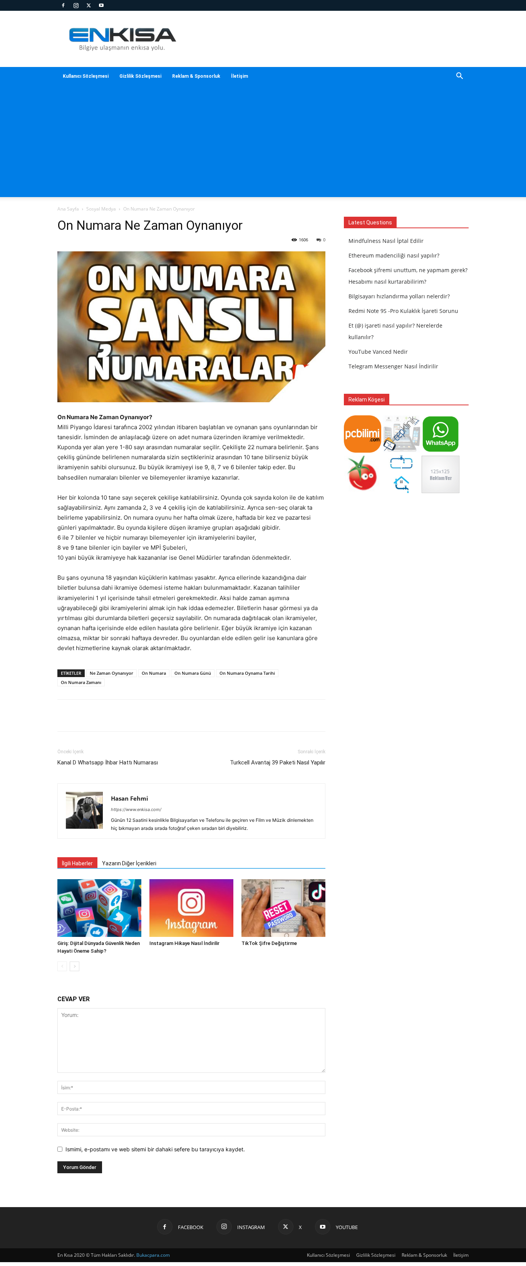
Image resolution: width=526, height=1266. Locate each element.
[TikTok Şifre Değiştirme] (283, 908)
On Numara (154, 673)
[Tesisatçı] (401, 491)
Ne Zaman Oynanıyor (111, 673)
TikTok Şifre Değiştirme (269, 943)
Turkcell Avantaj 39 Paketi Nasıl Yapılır (277, 762)
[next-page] (74, 966)
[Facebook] (63, 5)
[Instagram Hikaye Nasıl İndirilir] (191, 908)
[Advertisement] (263, 143)
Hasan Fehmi (129, 798)
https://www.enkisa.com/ (136, 809)
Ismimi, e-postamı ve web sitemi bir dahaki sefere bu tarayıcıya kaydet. (155, 1149)
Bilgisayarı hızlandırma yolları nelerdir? (399, 296)
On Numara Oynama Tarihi (247, 673)
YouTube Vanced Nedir (378, 351)
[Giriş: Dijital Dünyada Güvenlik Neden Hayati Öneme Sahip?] (99, 908)
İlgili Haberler (77, 863)
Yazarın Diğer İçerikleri (129, 863)
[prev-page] (62, 966)
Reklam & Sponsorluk (196, 76)
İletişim (239, 76)
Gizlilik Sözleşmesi (140, 76)
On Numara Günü (192, 673)
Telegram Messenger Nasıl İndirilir (393, 366)
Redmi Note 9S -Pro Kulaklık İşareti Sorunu (403, 310)
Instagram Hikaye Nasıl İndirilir (184, 943)
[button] (459, 76)
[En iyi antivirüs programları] (362, 450)
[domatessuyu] (362, 491)
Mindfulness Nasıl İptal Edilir (386, 240)
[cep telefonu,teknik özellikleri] (401, 450)
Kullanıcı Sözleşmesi (86, 76)
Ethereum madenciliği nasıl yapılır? (393, 255)
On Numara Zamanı (81, 682)
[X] (88, 5)
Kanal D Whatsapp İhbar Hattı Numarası (107, 762)
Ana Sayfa (68, 209)
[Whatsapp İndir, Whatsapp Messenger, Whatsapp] (440, 450)
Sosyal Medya (101, 209)
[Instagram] (76, 5)
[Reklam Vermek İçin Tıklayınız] (440, 491)
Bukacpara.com (153, 1255)
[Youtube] (101, 5)
